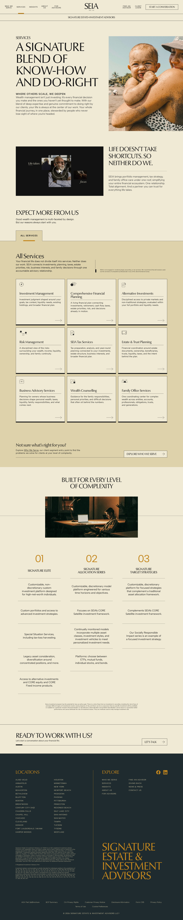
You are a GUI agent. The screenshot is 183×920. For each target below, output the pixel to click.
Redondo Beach (62, 808)
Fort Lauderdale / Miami (29, 829)
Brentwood (22, 804)
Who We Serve (31, 450)
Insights (106, 787)
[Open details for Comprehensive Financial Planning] (110, 320)
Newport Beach (62, 790)
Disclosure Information (120, 902)
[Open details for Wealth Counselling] (110, 417)
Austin (19, 787)
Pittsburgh (60, 801)
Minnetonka (60, 783)
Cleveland (21, 822)
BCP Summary (52, 902)
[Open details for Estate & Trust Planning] (161, 369)
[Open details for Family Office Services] (161, 417)
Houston (58, 780)
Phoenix (58, 797)
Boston (19, 801)
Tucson (58, 825)
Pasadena (59, 794)
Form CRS (140, 902)
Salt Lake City (62, 811)
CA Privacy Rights (71, 902)
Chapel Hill (22, 815)
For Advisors (109, 794)
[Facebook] (158, 772)
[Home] (91, 7)
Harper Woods (23, 832)
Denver (19, 825)
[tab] (29, 235)
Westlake (59, 832)
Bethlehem (21, 794)
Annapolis (21, 783)
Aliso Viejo (21, 780)
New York (59, 787)
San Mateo (60, 818)
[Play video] (60, 171)
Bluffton (21, 797)
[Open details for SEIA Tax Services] (110, 369)
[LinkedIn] (165, 772)
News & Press (136, 787)
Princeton (59, 804)
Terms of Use (80, 907)
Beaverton (21, 790)
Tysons (57, 829)
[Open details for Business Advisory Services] (59, 417)
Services (106, 783)
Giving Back (135, 783)
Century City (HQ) (25, 808)
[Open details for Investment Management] (59, 320)
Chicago (20, 818)
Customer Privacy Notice (95, 902)
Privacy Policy (156, 902)
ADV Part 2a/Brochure (30, 902)
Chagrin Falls (23, 811)
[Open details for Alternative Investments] (161, 320)
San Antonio (60, 815)
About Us (107, 790)
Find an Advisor (137, 780)
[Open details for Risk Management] (59, 369)
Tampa (57, 822)
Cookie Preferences (100, 907)
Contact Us (135, 790)
